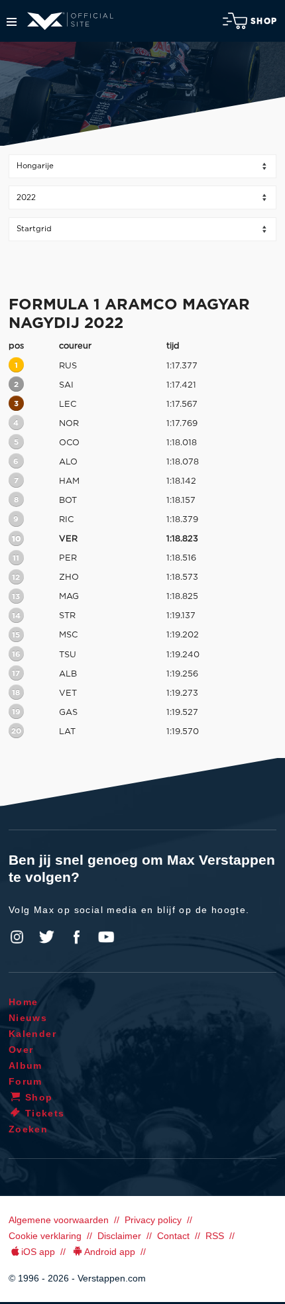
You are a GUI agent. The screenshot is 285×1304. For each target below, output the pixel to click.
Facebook (76, 937)
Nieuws (28, 1017)
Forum (25, 1081)
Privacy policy (153, 1220)
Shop (264, 21)
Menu (12, 22)
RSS (214, 1235)
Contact (173, 1235)
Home (23, 1002)
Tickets (45, 1113)
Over (21, 1049)
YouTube (106, 937)
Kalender (32, 1033)
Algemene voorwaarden (59, 1220)
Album (25, 1065)
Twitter (47, 937)
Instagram (17, 937)
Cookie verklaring (45, 1235)
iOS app (38, 1251)
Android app (109, 1251)
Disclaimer (119, 1235)
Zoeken (28, 1129)
